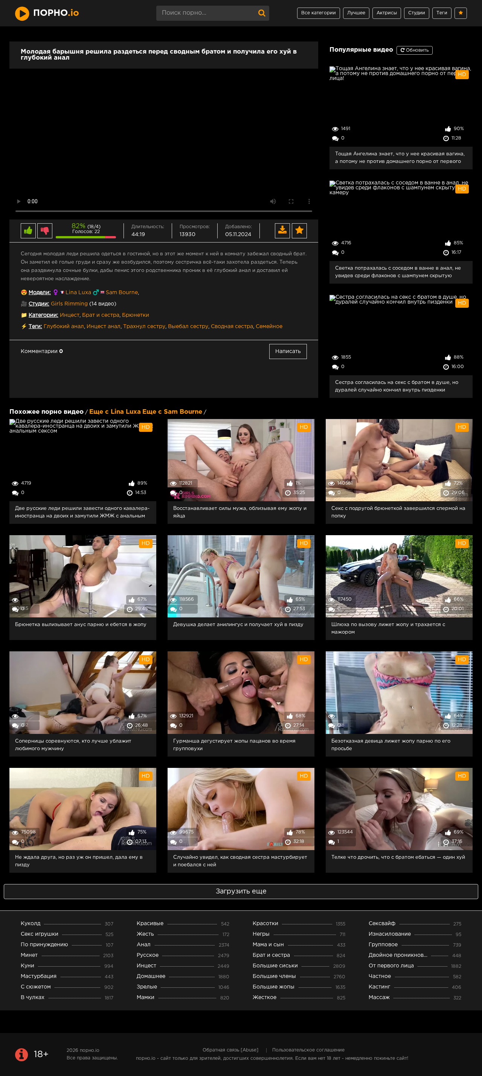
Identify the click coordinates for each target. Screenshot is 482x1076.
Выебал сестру (188, 326)
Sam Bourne (122, 292)
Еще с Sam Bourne (172, 412)
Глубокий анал (64, 326)
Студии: (39, 304)
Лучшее (356, 13)
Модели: (40, 292)
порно (56, 13)
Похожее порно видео (46, 412)
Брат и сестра (100, 315)
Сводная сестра (232, 326)
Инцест (69, 315)
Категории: (43, 315)
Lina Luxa (78, 292)
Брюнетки (135, 315)
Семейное (269, 326)
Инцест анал (103, 326)
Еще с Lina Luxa (115, 412)
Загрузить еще (241, 892)
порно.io (89, 1050)
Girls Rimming (69, 304)
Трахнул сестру (144, 326)
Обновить (416, 50)
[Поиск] (261, 13)
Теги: (35, 326)
